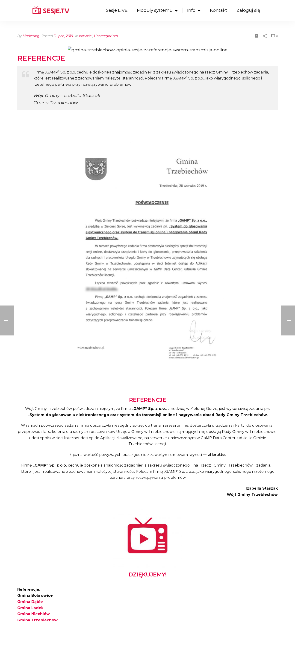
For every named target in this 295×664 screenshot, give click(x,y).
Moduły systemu (155, 10)
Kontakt (218, 10)
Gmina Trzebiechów (37, 620)
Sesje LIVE (116, 10)
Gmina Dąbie (30, 601)
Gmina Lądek (30, 608)
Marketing (31, 36)
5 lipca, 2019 (63, 36)
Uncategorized (106, 36)
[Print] (256, 35)
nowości (85, 36)
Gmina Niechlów (33, 614)
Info (191, 10)
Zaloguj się (248, 10)
